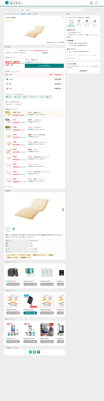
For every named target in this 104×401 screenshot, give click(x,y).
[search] (82, 10)
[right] (62, 210)
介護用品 (23, 14)
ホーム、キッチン (14, 14)
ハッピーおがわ (11, 255)
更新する (45, 52)
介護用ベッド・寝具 (12, 257)
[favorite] (62, 17)
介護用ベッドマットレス (39, 255)
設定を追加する (83, 71)
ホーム (7, 14)
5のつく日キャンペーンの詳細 (90, 55)
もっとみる (8, 186)
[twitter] (30, 352)
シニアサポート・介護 (24, 255)
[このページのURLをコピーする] (38, 352)
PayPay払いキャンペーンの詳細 (74, 55)
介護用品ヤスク (34, 59)
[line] (34, 352)
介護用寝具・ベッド (25, 257)
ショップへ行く (44, 66)
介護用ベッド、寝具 (32, 14)
